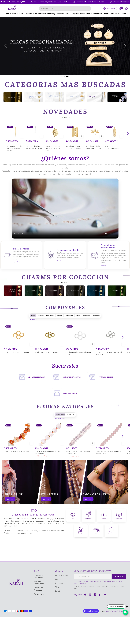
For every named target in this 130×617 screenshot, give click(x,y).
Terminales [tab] (96, 315)
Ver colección (59, 418)
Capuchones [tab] (50, 315)
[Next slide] (122, 337)
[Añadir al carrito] (22, 136)
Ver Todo (64, 117)
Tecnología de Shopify (118, 611)
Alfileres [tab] (41, 315)
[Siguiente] (127, 133)
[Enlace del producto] (15, 138)
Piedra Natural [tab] (60, 414)
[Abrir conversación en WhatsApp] (126, 8)
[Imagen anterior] (5, 46)
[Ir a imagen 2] (65, 76)
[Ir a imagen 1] (62, 76)
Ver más (64, 282)
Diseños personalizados (65, 255)
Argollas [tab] (33, 315)
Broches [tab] (59, 315)
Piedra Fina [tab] (70, 414)
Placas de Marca (21, 255)
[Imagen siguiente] (124, 46)
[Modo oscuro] (104, 8)
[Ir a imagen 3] (68, 76)
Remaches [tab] (86, 315)
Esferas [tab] (78, 315)
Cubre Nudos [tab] (69, 315)
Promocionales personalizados (108, 255)
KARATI (8, 144)
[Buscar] (89, 9)
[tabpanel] (65, 341)
